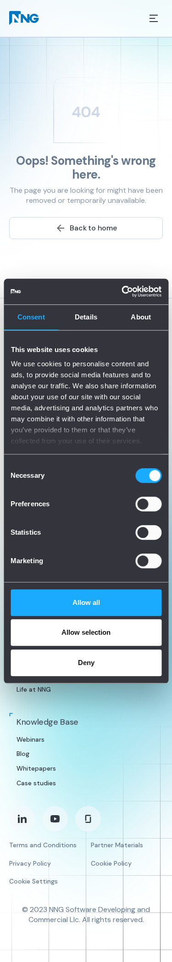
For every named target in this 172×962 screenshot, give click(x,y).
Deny (86, 662)
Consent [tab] (31, 317)
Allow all (86, 602)
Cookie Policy (111, 863)
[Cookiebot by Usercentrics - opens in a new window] (122, 291)
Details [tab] (86, 317)
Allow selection (86, 632)
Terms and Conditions (43, 845)
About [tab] (141, 317)
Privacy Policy (30, 863)
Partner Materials (117, 845)
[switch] (148, 504)
